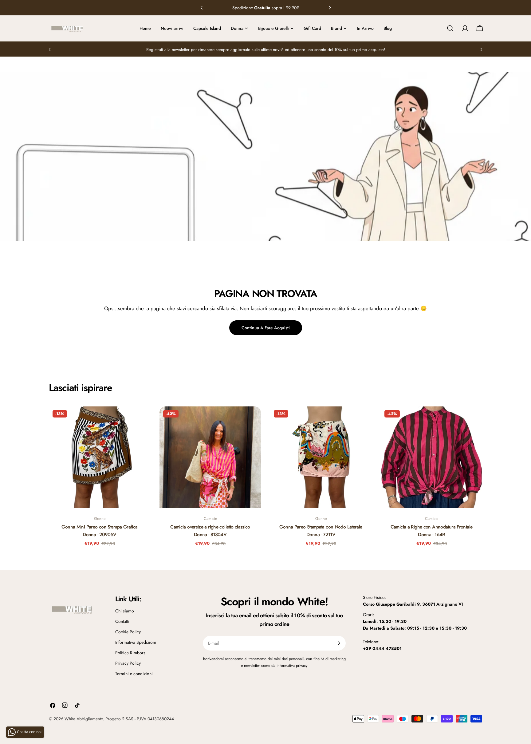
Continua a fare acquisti (266, 328)
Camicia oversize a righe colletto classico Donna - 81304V (210, 530)
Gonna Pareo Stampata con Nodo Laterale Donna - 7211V (320, 530)
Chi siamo (124, 611)
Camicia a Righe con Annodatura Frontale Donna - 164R (432, 530)
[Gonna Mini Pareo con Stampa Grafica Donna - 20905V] (99, 457)
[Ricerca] (450, 28)
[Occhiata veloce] (141, 420)
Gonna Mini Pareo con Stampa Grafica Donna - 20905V (99, 530)
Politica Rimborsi (131, 653)
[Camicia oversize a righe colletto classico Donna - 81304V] (210, 457)
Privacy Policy (128, 663)
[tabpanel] (265, 480)
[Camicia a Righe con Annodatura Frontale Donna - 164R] (431, 457)
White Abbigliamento (84, 719)
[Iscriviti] (338, 643)
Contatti (122, 621)
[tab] (80, 387)
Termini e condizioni (134, 674)
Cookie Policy (128, 632)
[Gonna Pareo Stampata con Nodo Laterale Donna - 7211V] (321, 457)
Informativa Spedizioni (135, 642)
